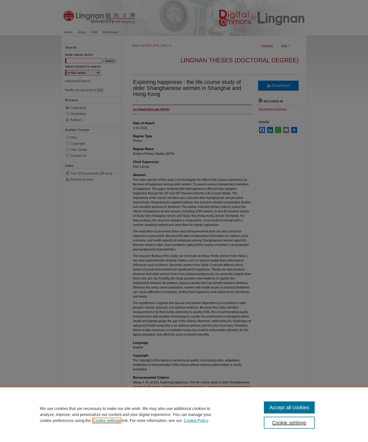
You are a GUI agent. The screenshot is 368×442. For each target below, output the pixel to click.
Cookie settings (106, 420)
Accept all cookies (289, 407)
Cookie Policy (196, 420)
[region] (184, 414)
